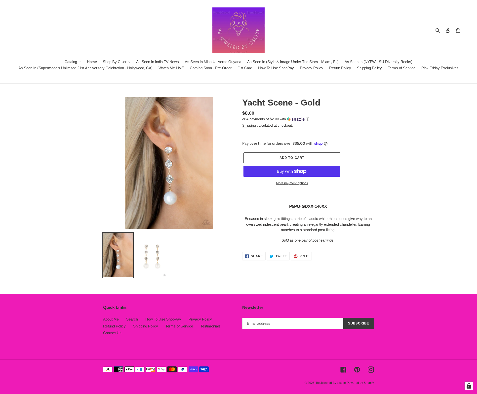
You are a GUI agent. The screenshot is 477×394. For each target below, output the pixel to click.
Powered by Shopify (360, 383)
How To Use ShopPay (163, 319)
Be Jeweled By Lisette (331, 383)
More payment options (292, 183)
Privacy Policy (200, 319)
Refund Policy (114, 326)
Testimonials (210, 326)
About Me (111, 319)
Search (132, 319)
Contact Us (112, 333)
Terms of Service (179, 326)
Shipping (249, 125)
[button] (275, 119)
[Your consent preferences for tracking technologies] (469, 386)
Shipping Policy (145, 326)
